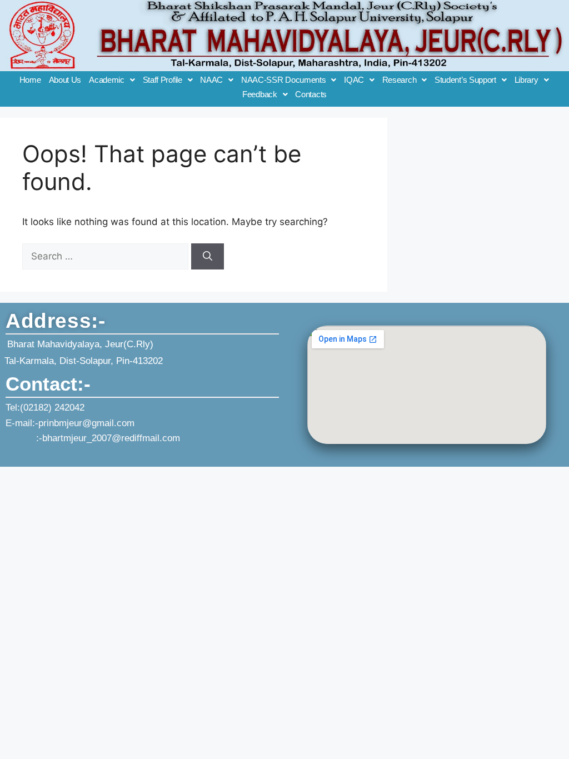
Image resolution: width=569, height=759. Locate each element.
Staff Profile (162, 79)
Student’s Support (465, 79)
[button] (112, 79)
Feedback (259, 94)
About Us (65, 79)
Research (399, 79)
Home (30, 79)
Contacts (311, 94)
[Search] (207, 256)
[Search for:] (106, 256)
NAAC (211, 79)
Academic (106, 79)
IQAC (354, 79)
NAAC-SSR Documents (283, 79)
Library (526, 79)
